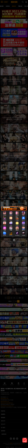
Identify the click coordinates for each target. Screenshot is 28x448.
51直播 (11, 230)
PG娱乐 (11, 225)
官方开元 (23, 220)
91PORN (10, 235)
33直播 (5, 230)
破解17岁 (23, 230)
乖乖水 (23, 215)
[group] (24, 440)
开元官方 (17, 225)
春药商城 (17, 215)
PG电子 (4, 225)
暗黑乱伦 (17, 230)
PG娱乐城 (4, 220)
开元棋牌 (17, 220)
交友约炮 (4, 215)
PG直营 (23, 225)
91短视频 (23, 235)
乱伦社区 (4, 235)
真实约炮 (10, 215)
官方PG (11, 220)
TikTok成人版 (17, 235)
